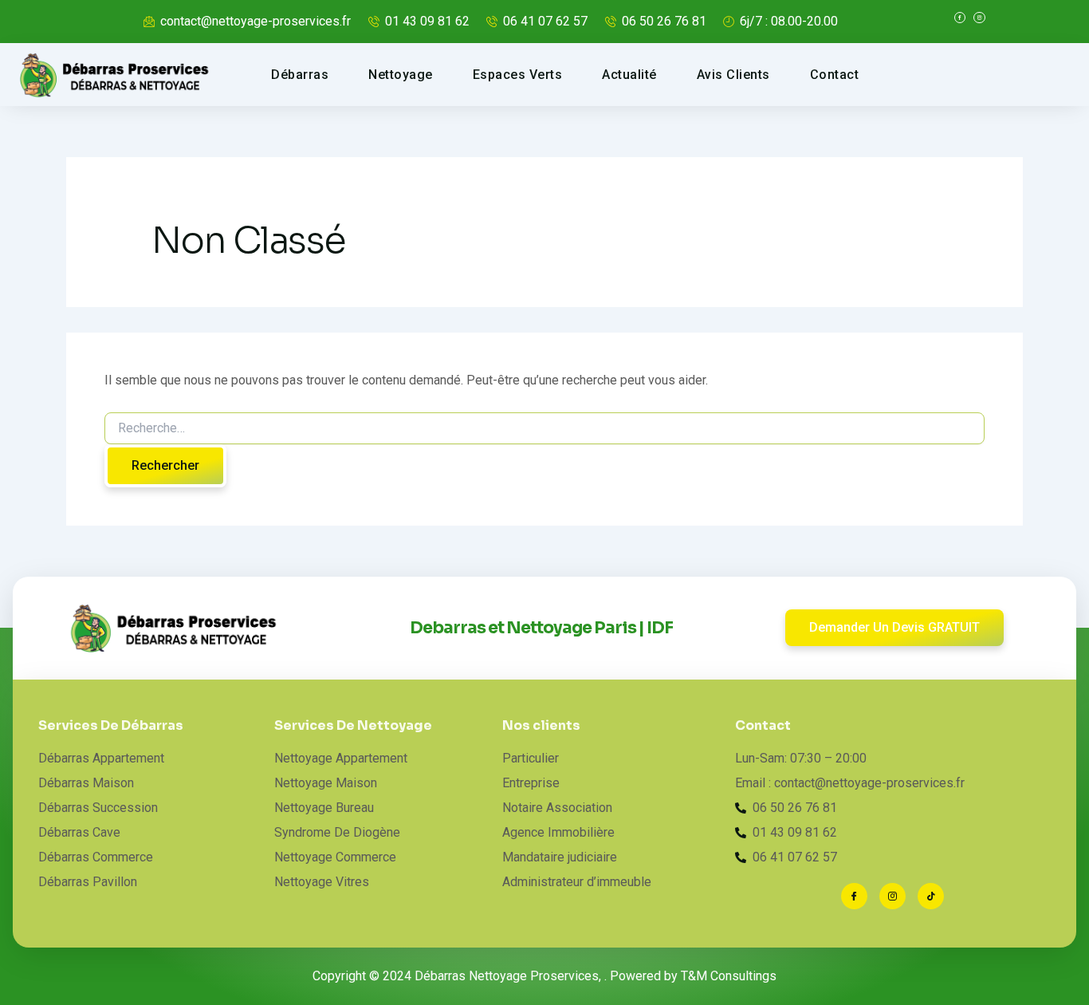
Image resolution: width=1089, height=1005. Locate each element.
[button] (894, 627)
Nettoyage (400, 74)
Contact (834, 74)
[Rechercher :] (544, 428)
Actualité (629, 74)
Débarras (299, 74)
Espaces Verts (518, 74)
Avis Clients (733, 74)
